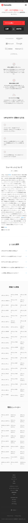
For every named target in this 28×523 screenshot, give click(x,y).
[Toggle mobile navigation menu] (26, 5)
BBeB (9, 174)
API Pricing (14, 503)
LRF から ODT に (5, 321)
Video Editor (3, 1)
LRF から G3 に (4, 358)
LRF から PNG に (5, 337)
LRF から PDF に (5, 295)
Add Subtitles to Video (11, 1)
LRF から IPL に (5, 363)
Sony (6, 227)
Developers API (14, 497)
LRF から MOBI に (5, 300)
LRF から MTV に (5, 369)
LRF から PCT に (5, 379)
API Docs (14, 499)
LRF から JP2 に (14, 327)
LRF (11, 170)
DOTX (16, 170)
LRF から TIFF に (5, 316)
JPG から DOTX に (5, 421)
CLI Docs (14, 501)
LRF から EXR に (5, 353)
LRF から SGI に (14, 395)
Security (14, 477)
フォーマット (14, 479)
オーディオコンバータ (14, 488)
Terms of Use (10, 515)
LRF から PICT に (5, 385)
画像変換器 (14, 492)
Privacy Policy (18, 515)
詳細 (24, 1)
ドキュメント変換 (14, 490)
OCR (14, 494)
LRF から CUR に (5, 342)
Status (14, 483)
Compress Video (19, 1)
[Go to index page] (6, 4)
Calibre (22, 217)
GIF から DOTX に (5, 457)
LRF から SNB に (5, 327)
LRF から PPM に (5, 348)
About (14, 475)
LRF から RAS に (5, 390)
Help (14, 481)
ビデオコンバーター (14, 486)
